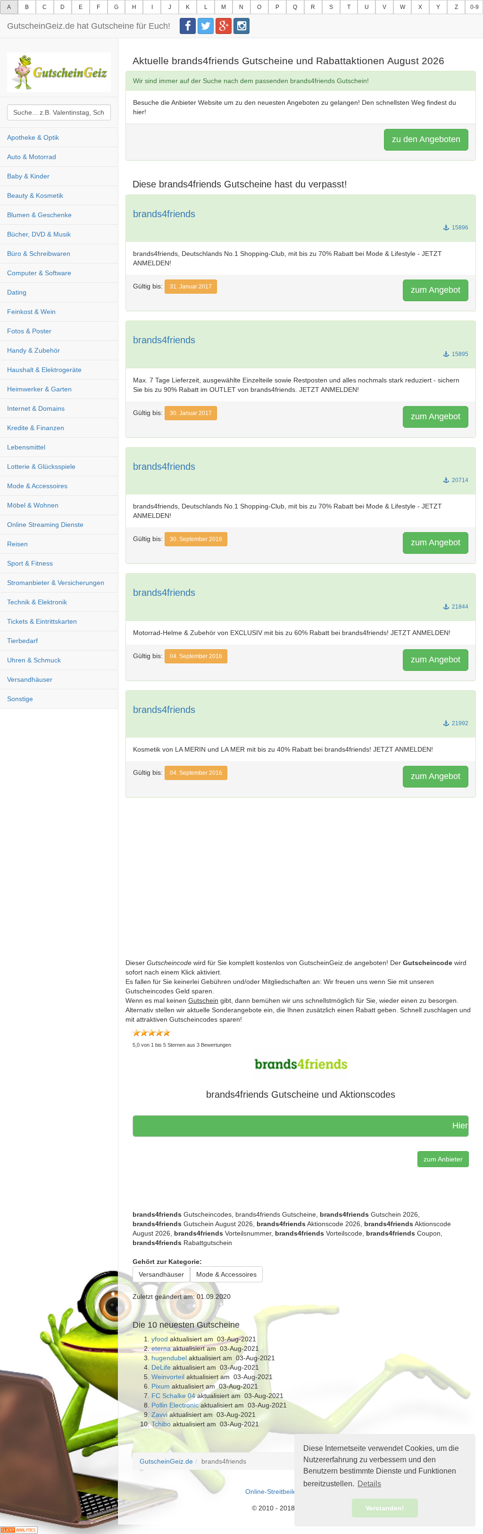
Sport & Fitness (30, 563)
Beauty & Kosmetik (35, 195)
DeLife (161, 1367)
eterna (161, 1348)
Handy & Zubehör (33, 350)
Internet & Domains (36, 408)
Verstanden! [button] (385, 1508)
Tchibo (161, 1424)
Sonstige (20, 699)
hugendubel (169, 1358)
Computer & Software (39, 273)
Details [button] (369, 1484)
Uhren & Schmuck (34, 660)
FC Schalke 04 (173, 1395)
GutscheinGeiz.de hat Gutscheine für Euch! (88, 26)
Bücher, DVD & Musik (39, 234)
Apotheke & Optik (33, 137)
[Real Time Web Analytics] (19, 1529)
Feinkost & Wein (31, 311)
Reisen (17, 544)
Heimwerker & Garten (39, 389)
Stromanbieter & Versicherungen (55, 582)
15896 (459, 227)
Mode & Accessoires (37, 486)
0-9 (474, 7)
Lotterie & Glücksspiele (41, 466)
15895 (459, 354)
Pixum (160, 1386)
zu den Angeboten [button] (426, 139)
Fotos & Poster (29, 331)
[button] (301, 1064)
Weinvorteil (167, 1377)
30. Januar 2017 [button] (191, 413)
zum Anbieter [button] (443, 1159)
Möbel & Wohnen (32, 505)
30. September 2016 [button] (196, 539)
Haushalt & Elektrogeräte (44, 369)
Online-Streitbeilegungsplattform (293, 1491)
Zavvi (159, 1414)
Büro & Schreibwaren (38, 253)
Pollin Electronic (175, 1405)
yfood (159, 1339)
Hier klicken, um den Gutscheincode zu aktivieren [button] (430, 1125)
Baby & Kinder (28, 176)
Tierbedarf (22, 640)
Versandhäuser (29, 679)
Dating (16, 292)
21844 (459, 606)
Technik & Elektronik (37, 602)
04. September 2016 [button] (196, 656)
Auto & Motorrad (31, 157)
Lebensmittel (26, 447)
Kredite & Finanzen (35, 428)
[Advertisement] (300, 892)
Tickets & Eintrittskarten (42, 621)
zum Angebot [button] (435, 290)
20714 (459, 480)
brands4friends (164, 214)
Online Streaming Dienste (45, 524)
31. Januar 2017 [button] (191, 286)
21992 (459, 723)
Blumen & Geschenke (39, 215)
